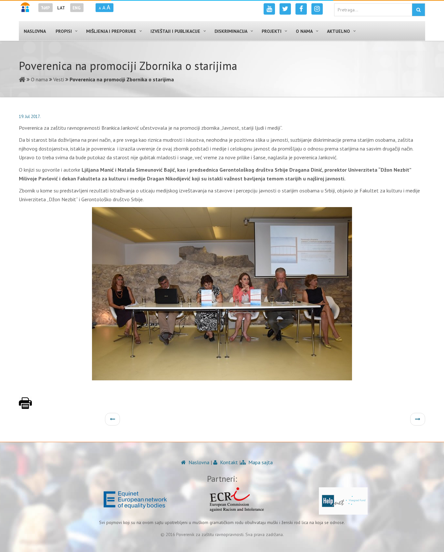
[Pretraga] (418, 10)
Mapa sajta (260, 462)
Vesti (58, 79)
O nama (39, 79)
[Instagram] (317, 9)
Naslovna (198, 462)
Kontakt (228, 462)
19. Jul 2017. (30, 116)
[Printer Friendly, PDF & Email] (25, 406)
